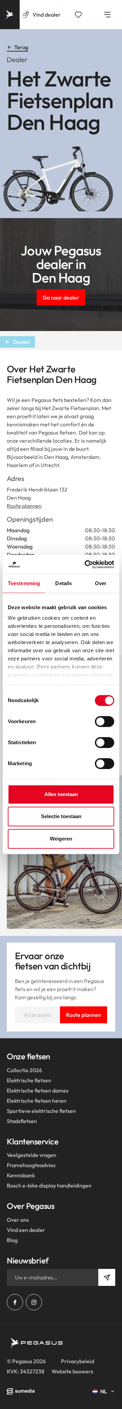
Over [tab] (100, 583)
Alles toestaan (61, 794)
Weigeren (61, 839)
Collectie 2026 (24, 1070)
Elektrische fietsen (29, 1080)
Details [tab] (63, 583)
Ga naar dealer (61, 297)
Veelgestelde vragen (31, 1155)
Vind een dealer (26, 1230)
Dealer (21, 342)
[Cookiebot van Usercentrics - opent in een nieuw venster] (86, 564)
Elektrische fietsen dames (37, 1090)
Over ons (18, 1219)
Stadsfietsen (22, 1121)
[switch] (104, 721)
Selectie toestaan (61, 816)
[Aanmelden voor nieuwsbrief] (106, 1277)
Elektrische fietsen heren (36, 1100)
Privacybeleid (77, 1361)
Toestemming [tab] (24, 583)
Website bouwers (72, 1371)
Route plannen (24, 505)
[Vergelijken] (78, 14)
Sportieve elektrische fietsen (41, 1110)
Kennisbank (21, 1175)
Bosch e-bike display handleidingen (49, 1185)
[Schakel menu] (107, 14)
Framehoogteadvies (31, 1165)
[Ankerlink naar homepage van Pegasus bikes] (10, 14)
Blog (12, 1240)
